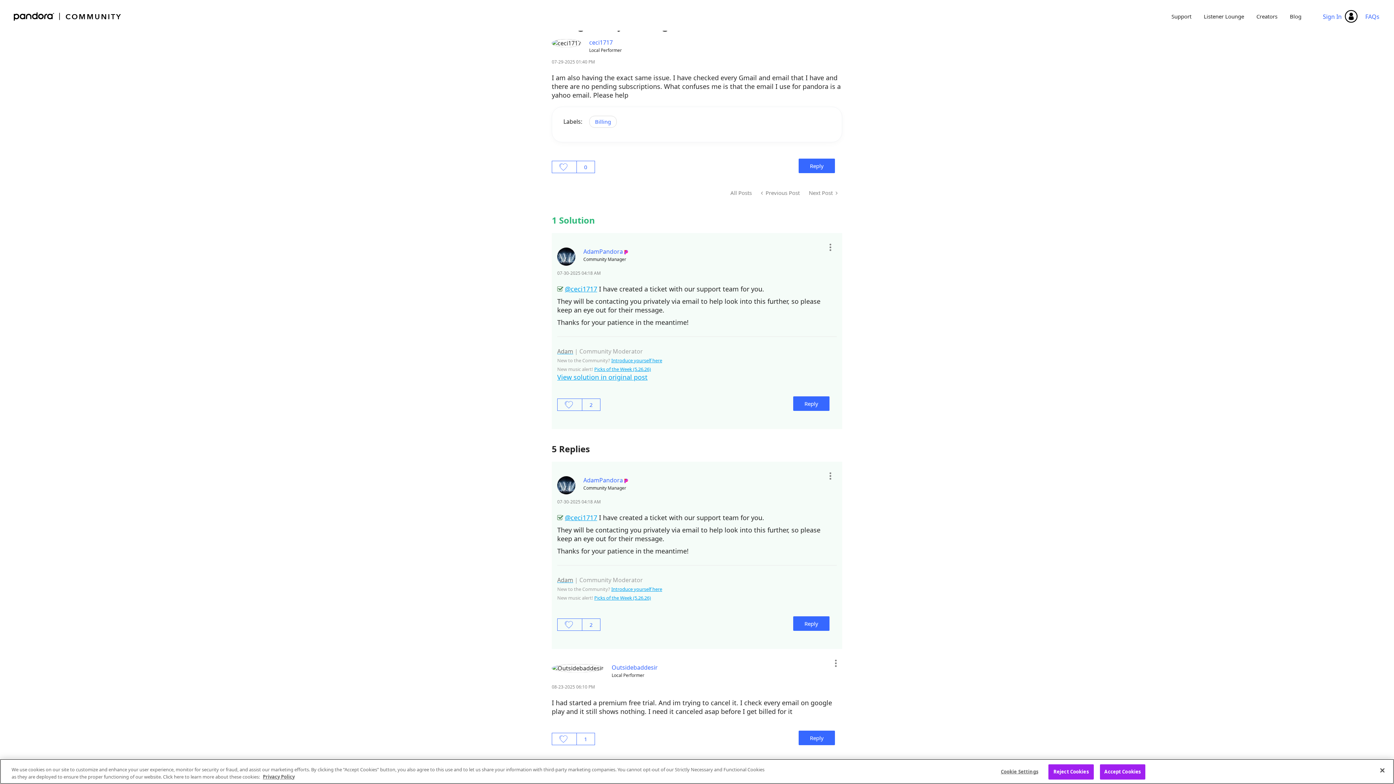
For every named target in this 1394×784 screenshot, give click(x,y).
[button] (830, 247)
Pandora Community (68, 16)
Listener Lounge (1224, 16)
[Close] (1382, 771)
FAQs (1372, 17)
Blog (1295, 16)
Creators (1266, 16)
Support (1181, 16)
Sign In (1332, 17)
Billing (603, 121)
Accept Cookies (1122, 771)
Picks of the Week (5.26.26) (622, 369)
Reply (817, 166)
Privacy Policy (279, 776)
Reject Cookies (1071, 771)
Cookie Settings (1019, 771)
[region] (697, 771)
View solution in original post (602, 377)
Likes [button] (564, 167)
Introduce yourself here (636, 360)
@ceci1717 (581, 289)
